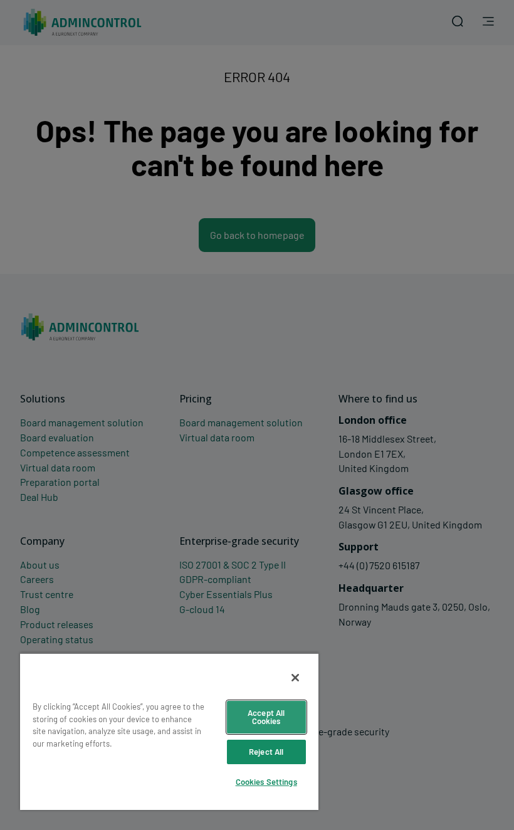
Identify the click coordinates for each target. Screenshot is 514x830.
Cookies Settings (266, 782)
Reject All (266, 752)
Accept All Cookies (266, 717)
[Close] (295, 677)
